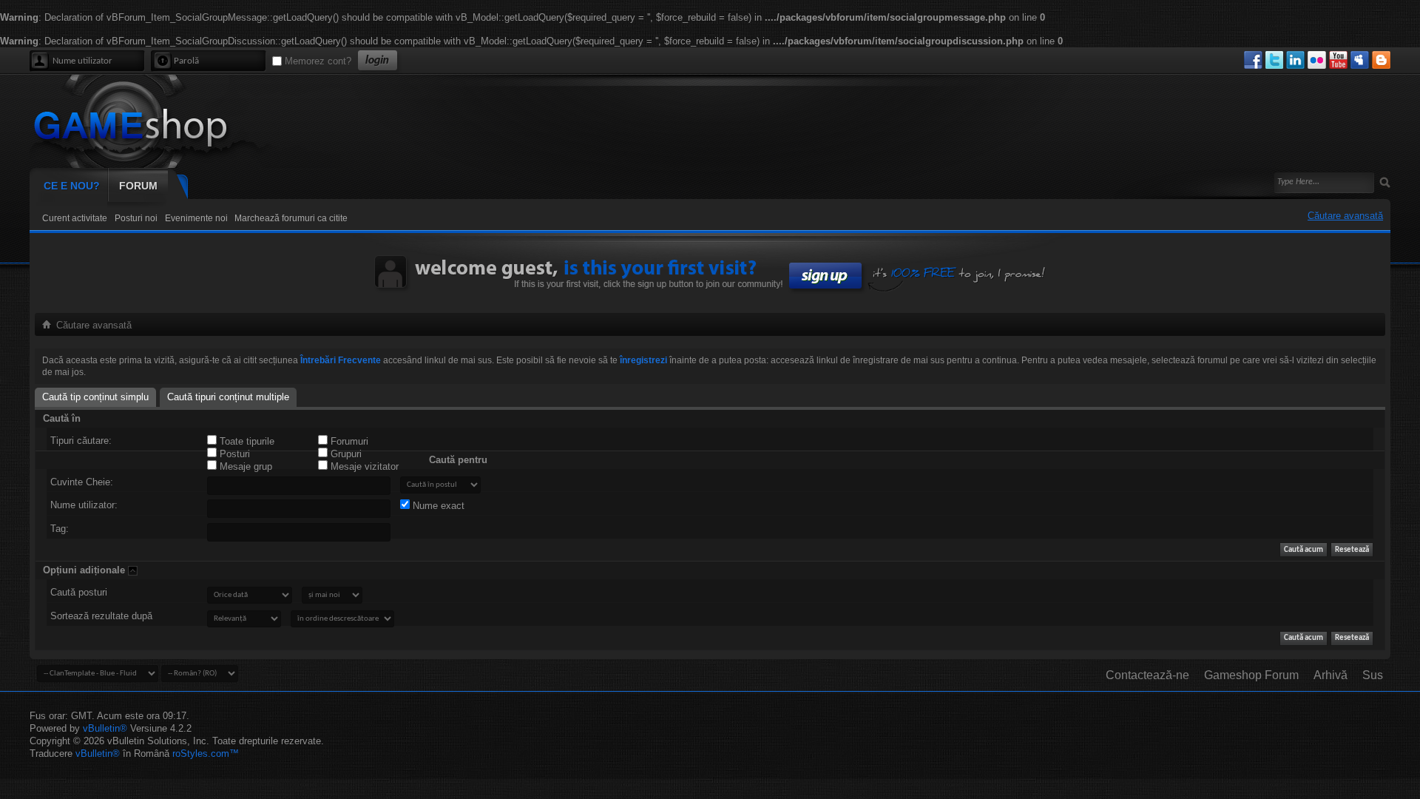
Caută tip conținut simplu (95, 396)
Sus (1372, 675)
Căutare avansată (1345, 215)
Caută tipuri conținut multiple (228, 396)
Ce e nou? (72, 186)
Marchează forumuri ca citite (291, 218)
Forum (138, 186)
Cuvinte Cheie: (81, 482)
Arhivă (1331, 675)
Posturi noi (136, 218)
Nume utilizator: (84, 504)
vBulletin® (105, 728)
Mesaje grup (244, 466)
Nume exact (437, 505)
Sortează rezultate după (101, 615)
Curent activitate (74, 218)
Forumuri (348, 441)
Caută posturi (78, 592)
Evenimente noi (196, 218)
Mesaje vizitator (363, 466)
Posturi (233, 453)
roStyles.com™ (205, 753)
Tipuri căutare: (81, 440)
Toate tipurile (245, 441)
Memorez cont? (316, 61)
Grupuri (345, 453)
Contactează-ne (1147, 675)
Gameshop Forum (1251, 675)
